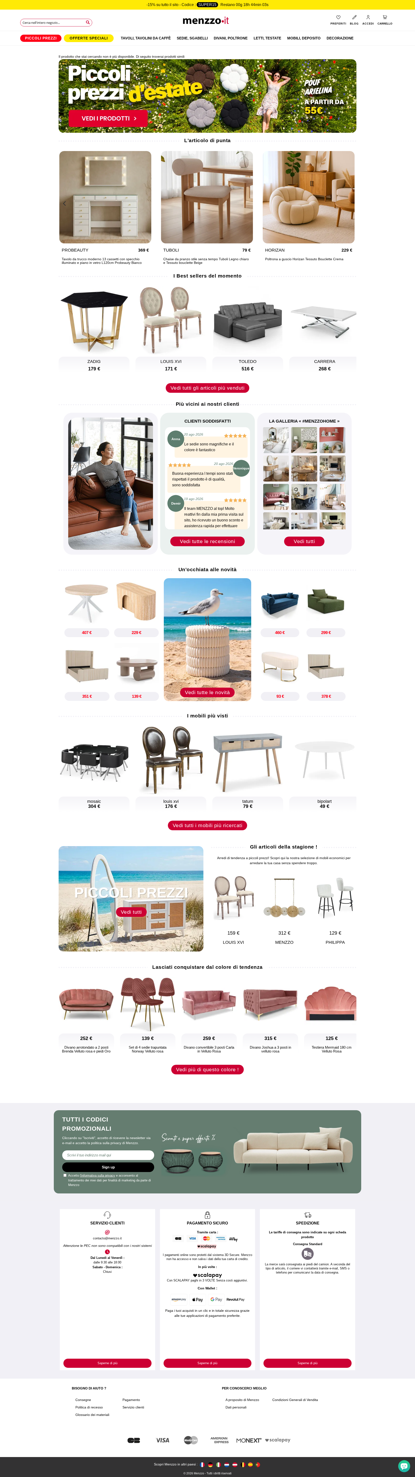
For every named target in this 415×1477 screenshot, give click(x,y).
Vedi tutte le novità (207, 692)
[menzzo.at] (234, 1464)
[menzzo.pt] (257, 1464)
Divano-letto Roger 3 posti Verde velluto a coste (201, 259)
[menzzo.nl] (226, 1464)
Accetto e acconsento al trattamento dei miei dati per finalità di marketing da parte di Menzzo (109, 1180)
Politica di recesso (89, 1407)
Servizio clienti (133, 1407)
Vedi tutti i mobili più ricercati (208, 825)
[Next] (350, 202)
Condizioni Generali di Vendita (295, 1400)
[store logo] (207, 21)
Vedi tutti (304, 541)
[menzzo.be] (243, 1464)
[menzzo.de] (210, 1464)
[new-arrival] (207, 639)
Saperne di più (107, 1363)
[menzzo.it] (218, 1464)
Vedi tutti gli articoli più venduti (208, 388)
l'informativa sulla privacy (97, 1175)
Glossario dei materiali (92, 1415)
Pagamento (131, 1400)
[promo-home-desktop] (207, 96)
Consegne (83, 1400)
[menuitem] (40, 38)
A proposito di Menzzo (242, 1400)
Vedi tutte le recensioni (207, 541)
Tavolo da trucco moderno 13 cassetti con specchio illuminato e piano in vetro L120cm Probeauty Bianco (307, 261)
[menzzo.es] (250, 1464)
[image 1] (276, 440)
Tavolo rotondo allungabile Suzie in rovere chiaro (101, 259)
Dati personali (236, 1407)
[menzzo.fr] (202, 1464)
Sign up (108, 1167)
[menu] (207, 38)
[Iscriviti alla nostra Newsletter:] (108, 1155)
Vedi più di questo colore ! (207, 1069)
